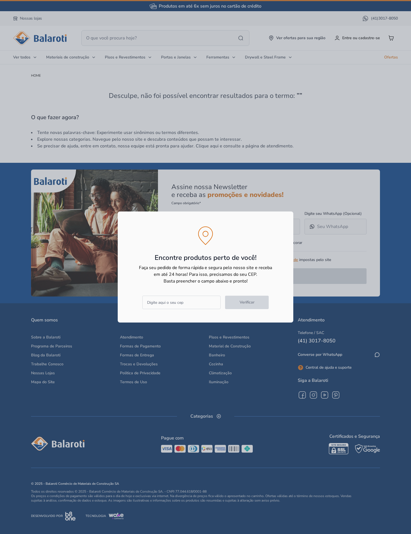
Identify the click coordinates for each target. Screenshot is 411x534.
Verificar (247, 302)
